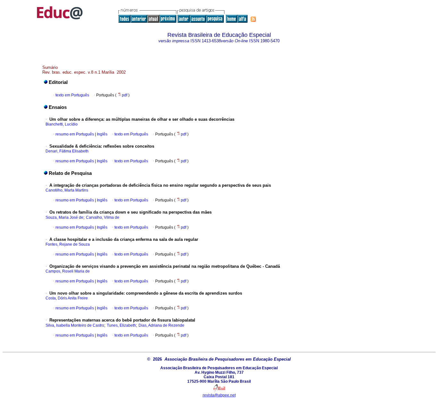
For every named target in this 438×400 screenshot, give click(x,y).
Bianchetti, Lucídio (62, 124)
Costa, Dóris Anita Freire (67, 298)
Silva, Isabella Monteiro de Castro (75, 325)
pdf (125, 95)
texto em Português (72, 95)
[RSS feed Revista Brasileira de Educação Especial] (253, 19)
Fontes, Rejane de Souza (68, 244)
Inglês (101, 134)
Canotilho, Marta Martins (67, 190)
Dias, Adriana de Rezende (161, 325)
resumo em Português (74, 134)
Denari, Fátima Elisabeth (67, 151)
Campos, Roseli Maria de (68, 271)
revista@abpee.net (219, 395)
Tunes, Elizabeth (121, 325)
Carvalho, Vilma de (102, 217)
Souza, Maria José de (64, 217)
